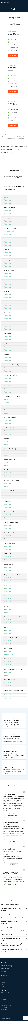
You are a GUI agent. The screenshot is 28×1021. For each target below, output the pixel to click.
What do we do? (4, 977)
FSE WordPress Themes (6, 992)
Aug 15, (21, 146)
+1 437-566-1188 (4, 1007)
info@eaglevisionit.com (6, 1005)
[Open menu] (25, 2)
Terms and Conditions (5, 1018)
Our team (3, 984)
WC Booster (3, 997)
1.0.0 (7, 146)
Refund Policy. (20, 138)
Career (2, 986)
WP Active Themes (5, 994)
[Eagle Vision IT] (4, 963)
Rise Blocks (3, 999)
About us (3, 982)
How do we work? (5, 980)
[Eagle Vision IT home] (6, 3)
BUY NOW (13, 55)
